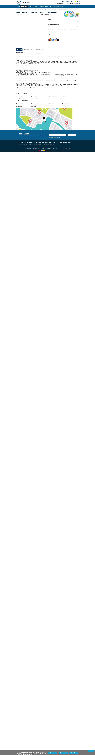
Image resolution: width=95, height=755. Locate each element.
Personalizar (73, 752)
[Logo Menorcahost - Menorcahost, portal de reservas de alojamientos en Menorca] (23, 3)
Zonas (30, 6)
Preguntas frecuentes (65, 142)
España (28, 9)
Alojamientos (24, 6)
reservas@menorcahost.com (55, 34)
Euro (71, 1)
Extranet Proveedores (48, 144)
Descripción (19, 49)
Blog (50, 6)
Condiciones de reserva (35, 144)
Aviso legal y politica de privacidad (42, 142)
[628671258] (56, 3)
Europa (24, 9)
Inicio (19, 6)
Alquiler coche (41, 6)
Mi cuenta (55, 142)
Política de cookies (23, 144)
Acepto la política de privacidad (55, 137)
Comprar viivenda (55, 6)
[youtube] (74, 3)
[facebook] (77, 3)
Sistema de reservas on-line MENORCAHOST (56, 150)
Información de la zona (40, 49)
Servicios (61, 6)
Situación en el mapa (45, 14)
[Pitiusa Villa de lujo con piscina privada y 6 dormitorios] (71, 15)
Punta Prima (33, 9)
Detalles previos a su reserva (29, 49)
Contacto (35, 6)
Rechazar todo (63, 752)
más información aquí (28, 754)
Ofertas (46, 6)
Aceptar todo (52, 752)
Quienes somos (28, 142)
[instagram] (79, 3)
